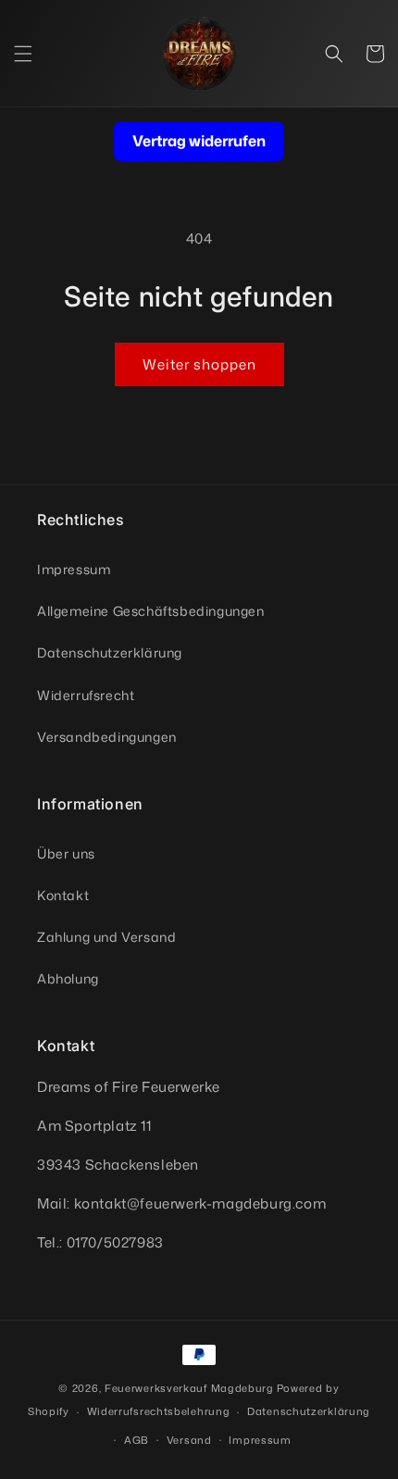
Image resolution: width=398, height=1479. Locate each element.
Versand (189, 1440)
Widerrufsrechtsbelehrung (158, 1411)
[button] (23, 53)
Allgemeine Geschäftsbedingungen (151, 611)
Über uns (66, 853)
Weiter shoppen (199, 364)
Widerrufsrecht (85, 695)
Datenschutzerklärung (109, 652)
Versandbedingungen (107, 737)
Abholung (68, 978)
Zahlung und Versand (106, 937)
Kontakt (63, 895)
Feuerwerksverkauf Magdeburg (189, 1388)
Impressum (73, 569)
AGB (136, 1440)
